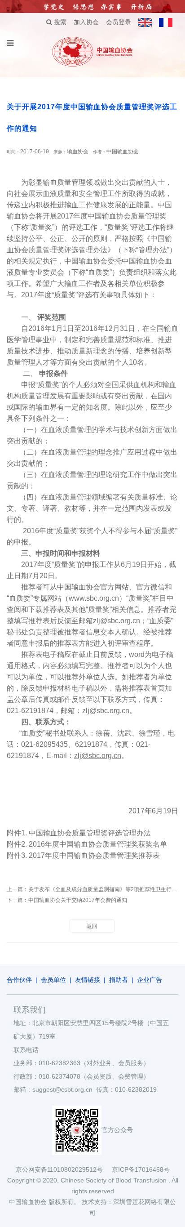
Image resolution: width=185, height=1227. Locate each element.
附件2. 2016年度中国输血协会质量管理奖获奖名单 (87, 844)
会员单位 (53, 979)
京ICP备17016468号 (141, 1169)
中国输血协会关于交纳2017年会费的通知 (77, 900)
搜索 (59, 22)
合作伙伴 (19, 979)
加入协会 (86, 22)
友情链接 (87, 979)
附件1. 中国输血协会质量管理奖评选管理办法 (79, 833)
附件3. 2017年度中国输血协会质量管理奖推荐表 (83, 855)
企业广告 (149, 979)
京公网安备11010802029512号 (64, 1169)
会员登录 (118, 22)
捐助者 (118, 979)
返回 (92, 926)
